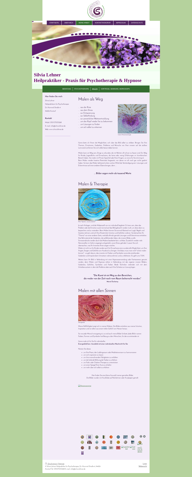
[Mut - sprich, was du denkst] (139, 448)
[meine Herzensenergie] (132, 118)
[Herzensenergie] (89, 437)
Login (145, 464)
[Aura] (96, 437)
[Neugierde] (95, 308)
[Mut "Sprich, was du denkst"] (94, 204)
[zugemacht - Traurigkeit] (111, 447)
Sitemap (61, 464)
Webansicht (143, 466)
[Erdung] (132, 448)
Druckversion (52, 464)
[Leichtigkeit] (125, 448)
